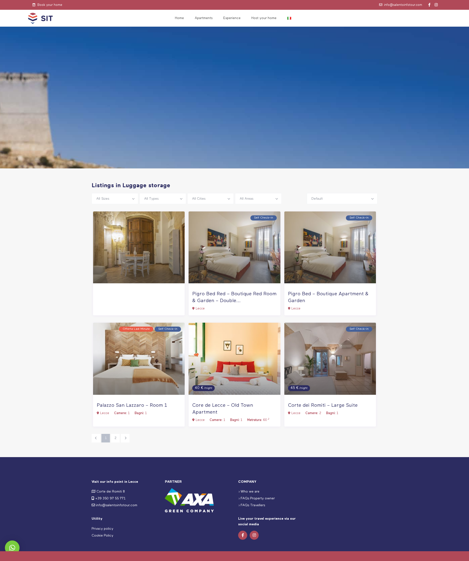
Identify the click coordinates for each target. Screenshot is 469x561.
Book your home (49, 5)
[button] (12, 547)
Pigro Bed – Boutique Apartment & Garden (328, 297)
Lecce (200, 308)
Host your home (264, 18)
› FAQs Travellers (251, 505)
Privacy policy (102, 528)
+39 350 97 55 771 (110, 498)
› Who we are (248, 491)
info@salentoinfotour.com (403, 5)
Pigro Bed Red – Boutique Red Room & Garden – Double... (234, 297)
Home (179, 18)
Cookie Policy (102, 535)
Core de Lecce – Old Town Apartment (222, 409)
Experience (232, 18)
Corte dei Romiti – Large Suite (323, 405)
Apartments (204, 18)
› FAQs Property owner (256, 498)
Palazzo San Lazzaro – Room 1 (132, 405)
